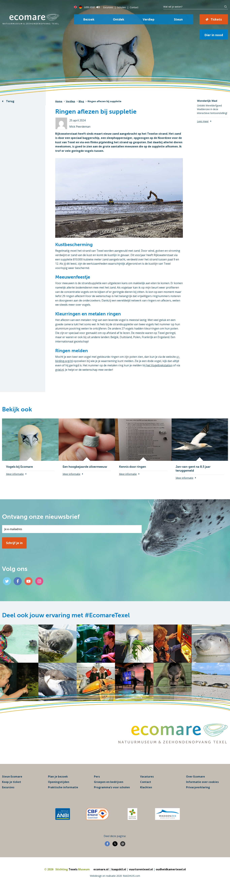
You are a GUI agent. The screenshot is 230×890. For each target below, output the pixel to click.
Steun (178, 19)
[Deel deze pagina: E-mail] (122, 843)
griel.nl (59, 370)
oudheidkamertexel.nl (171, 869)
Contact (134, 7)
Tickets (216, 19)
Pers (97, 776)
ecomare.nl (101, 869)
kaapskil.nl (118, 869)
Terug (10, 101)
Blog (81, 101)
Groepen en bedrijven (108, 782)
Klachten (146, 787)
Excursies (108, 7)
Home (58, 101)
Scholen (121, 7)
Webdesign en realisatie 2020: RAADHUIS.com (115, 875)
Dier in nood (213, 35)
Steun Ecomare (12, 776)
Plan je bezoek (58, 776)
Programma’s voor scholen (112, 787)
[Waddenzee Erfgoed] (167, 814)
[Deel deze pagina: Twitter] (115, 843)
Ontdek (118, 19)
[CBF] (97, 814)
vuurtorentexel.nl (141, 869)
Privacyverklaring (198, 787)
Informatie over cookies (202, 782)
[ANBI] (62, 814)
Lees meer (203, 121)
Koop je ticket (11, 782)
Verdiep (148, 19)
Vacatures (147, 776)
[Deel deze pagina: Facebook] (107, 843)
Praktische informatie (63, 787)
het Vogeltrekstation (159, 365)
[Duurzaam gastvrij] (132, 814)
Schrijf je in (14, 543)
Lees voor (89, 6)
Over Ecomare (195, 776)
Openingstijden (58, 782)
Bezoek (88, 19)
